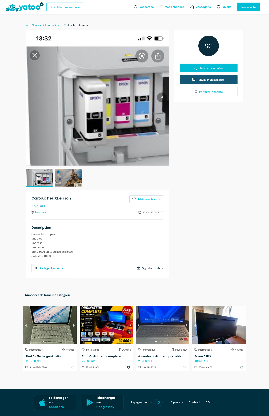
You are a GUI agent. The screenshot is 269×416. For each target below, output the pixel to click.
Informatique (52, 24)
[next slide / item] (162, 97)
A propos (177, 402)
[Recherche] (134, 7)
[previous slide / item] (25, 325)
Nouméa (37, 24)
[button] (39, 177)
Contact (194, 402)
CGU (209, 402)
